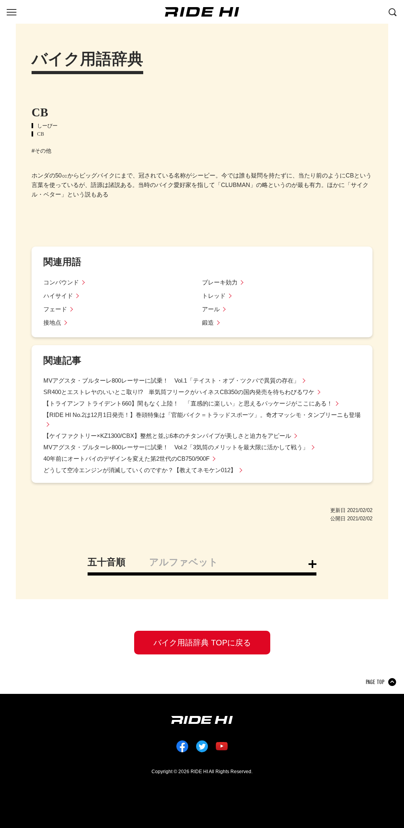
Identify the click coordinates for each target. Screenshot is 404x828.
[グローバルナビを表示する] (11, 11)
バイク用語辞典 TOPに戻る (202, 642)
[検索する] (392, 11)
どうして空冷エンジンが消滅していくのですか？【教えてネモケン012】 (139, 470)
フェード (55, 309)
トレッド (214, 295)
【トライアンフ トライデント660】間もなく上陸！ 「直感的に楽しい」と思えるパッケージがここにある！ (188, 403)
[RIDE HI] (202, 12)
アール (211, 309)
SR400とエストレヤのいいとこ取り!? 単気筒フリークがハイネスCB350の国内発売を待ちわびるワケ (178, 392)
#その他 (41, 151)
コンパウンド (61, 282)
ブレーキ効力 (220, 282)
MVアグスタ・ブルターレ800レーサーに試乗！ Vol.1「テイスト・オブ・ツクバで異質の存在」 (171, 380)
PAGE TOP (375, 682)
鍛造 (208, 322)
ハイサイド (58, 295)
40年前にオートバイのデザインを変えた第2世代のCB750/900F (126, 458)
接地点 (52, 322)
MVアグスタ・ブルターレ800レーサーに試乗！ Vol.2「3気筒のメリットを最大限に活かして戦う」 (176, 447)
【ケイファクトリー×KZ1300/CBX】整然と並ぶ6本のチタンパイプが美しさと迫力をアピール (167, 435)
